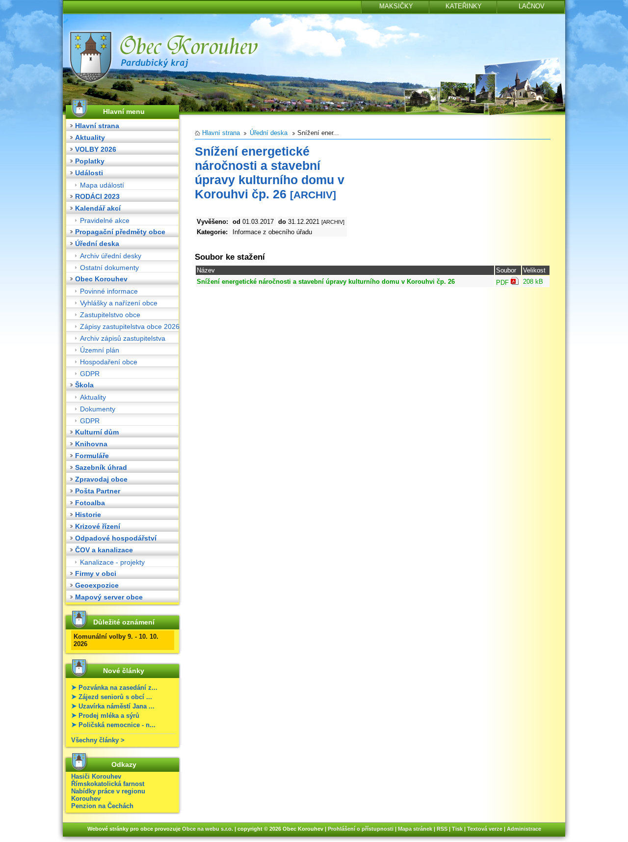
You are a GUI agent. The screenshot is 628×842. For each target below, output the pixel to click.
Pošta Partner (97, 491)
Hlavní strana (97, 126)
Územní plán (99, 350)
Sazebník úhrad (101, 467)
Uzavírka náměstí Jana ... (116, 706)
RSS (442, 829)
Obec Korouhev (101, 279)
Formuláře (92, 456)
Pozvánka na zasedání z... (117, 687)
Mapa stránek (415, 829)
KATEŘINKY (463, 6)
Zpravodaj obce (101, 479)
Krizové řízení (97, 526)
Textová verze (484, 829)
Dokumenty (97, 409)
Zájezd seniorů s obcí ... (115, 697)
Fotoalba (90, 503)
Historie (88, 514)
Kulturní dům (97, 432)
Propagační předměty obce (120, 232)
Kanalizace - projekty (112, 562)
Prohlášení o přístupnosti (360, 829)
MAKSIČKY (396, 6)
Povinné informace (109, 291)
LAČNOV (532, 6)
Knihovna (91, 444)
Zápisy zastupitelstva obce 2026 (130, 326)
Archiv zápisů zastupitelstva (122, 338)
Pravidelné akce (105, 220)
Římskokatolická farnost (107, 784)
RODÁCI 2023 (97, 196)
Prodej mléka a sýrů (108, 715)
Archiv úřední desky (110, 256)
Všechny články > (98, 740)
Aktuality (90, 137)
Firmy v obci (95, 573)
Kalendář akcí (98, 208)
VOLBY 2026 (95, 149)
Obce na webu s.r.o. (207, 829)
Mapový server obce (109, 597)
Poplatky (90, 161)
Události (89, 173)
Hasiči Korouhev (96, 776)
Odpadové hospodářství (116, 538)
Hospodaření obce (108, 362)
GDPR (90, 374)
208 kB (533, 281)
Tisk (457, 829)
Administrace (524, 829)
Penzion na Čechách (102, 806)
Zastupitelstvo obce (110, 315)
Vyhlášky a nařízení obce (118, 303)
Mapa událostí (102, 185)
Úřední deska (97, 243)
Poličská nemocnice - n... (117, 725)
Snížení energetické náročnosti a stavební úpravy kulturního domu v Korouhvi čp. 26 (326, 281)
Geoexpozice (97, 585)
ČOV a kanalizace (104, 550)
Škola (84, 385)
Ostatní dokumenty (109, 268)
